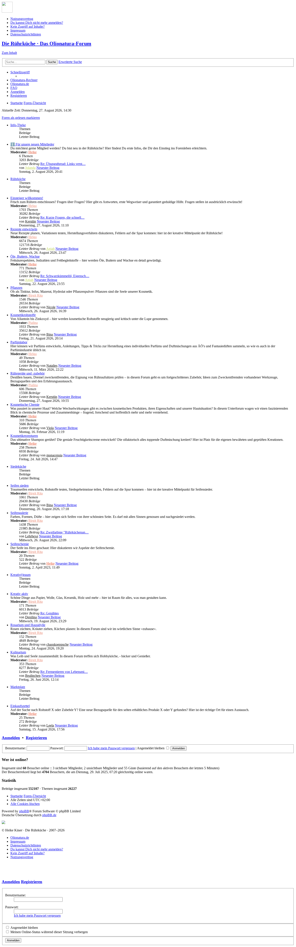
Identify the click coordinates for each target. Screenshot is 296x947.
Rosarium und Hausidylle (27, 625)
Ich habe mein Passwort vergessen (111, 748)
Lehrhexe (31, 536)
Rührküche (18, 179)
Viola (50, 428)
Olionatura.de (19, 837)
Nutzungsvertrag (21, 19)
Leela (50, 725)
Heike (32, 152)
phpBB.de (49, 815)
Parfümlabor (18, 342)
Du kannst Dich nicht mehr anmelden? (36, 22)
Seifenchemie (19, 544)
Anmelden (11, 737)
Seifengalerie (19, 513)
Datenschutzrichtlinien (25, 34)
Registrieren (36, 737)
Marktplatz (17, 687)
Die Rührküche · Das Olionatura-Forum (46, 43)
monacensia (54, 455)
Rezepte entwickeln (23, 229)
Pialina (33, 323)
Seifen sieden (19, 485)
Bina (49, 334)
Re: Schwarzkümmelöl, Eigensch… (64, 276)
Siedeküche (18, 466)
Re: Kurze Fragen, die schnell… (62, 217)
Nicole (50, 307)
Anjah (50, 248)
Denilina (31, 617)
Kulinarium (18, 652)
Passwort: (11, 907)
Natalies (51, 365)
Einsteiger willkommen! (26, 198)
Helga (32, 206)
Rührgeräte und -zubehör (27, 373)
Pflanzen (16, 287)
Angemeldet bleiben (151, 748)
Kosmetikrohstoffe (23, 315)
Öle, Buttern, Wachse (25, 256)
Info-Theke (18, 125)
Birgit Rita (35, 295)
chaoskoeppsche (57, 644)
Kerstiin (30, 221)
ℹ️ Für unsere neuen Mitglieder (32, 144)
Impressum (17, 30)
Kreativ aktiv (19, 594)
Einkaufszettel (20, 706)
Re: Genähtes (49, 613)
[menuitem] (23, 80)
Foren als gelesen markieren (21, 118)
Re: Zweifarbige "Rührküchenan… (64, 532)
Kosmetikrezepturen (24, 436)
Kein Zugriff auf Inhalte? (27, 26)
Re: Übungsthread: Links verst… (63, 164)
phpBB (24, 811)
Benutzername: (15, 895)
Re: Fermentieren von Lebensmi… (64, 672)
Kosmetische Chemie (24, 404)
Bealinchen (33, 675)
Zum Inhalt (9, 53)
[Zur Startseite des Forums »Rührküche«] (7, 11)
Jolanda (30, 168)
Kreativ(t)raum (20, 575)
